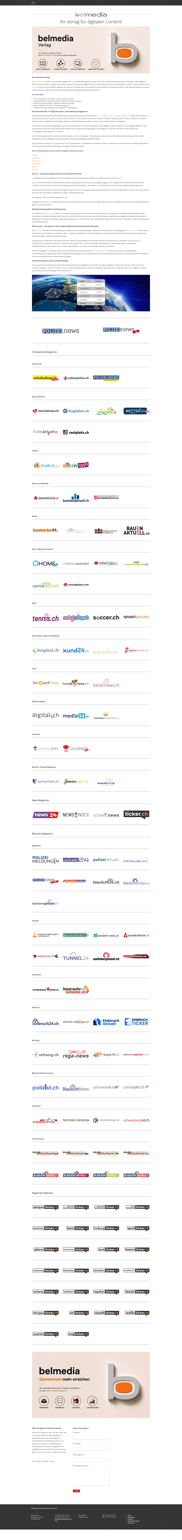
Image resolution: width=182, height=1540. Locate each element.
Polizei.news (39, 230)
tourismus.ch (36, 161)
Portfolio (35, 87)
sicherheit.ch (36, 158)
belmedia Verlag (40, 82)
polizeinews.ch (131, 230)
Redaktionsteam (47, 213)
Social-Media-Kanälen (100, 251)
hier (71, 271)
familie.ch (35, 155)
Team (129, 1515)
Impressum (131, 1523)
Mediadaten (131, 1517)
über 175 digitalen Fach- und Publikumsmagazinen (113, 116)
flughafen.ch (36, 164)
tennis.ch (35, 169)
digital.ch (35, 167)
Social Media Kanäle (133, 1521)
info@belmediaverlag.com (63, 1519)
